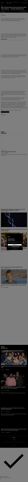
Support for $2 (15, 244)
